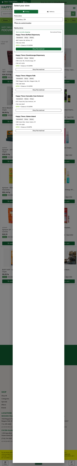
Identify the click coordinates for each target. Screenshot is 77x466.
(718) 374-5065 (20, 124)
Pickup (27, 11)
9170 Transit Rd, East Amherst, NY (26, 101)
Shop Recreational (38, 49)
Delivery (52, 11)
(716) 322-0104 (20, 43)
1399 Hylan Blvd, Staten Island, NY (26, 122)
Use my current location (23, 23)
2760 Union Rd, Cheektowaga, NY (26, 61)
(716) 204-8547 (20, 104)
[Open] (61, 19)
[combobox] (37, 19)
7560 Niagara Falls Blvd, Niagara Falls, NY (28, 81)
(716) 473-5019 (20, 63)
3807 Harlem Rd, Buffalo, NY (24, 40)
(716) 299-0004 (20, 84)
